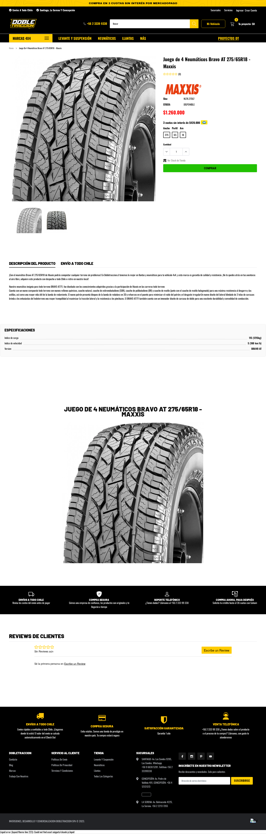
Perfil (175, 128)
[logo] (23, 23)
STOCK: (167, 104)
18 (183, 135)
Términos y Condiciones (62, 770)
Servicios (228, 10)
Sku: (165, 98)
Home (11, 48)
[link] (29, 220)
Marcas (12, 770)
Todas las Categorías (103, 776)
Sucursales (216, 10)
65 (175, 135)
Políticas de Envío (59, 759)
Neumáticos (99, 765)
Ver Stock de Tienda (176, 160)
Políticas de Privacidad (61, 765)
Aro (181, 128)
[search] (194, 23)
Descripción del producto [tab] (32, 263)
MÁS (143, 38)
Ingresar (240, 10)
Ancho (166, 128)
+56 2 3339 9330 (97, 23)
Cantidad (167, 144)
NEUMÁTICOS (107, 38)
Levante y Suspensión (103, 759)
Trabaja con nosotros (18, 776)
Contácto (13, 759)
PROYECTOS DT (228, 38)
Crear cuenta (251, 10)
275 (166, 135)
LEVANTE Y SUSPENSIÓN (75, 38)
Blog (11, 765)
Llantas (97, 770)
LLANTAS (128, 38)
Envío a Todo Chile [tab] (77, 263)
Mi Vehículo (213, 24)
